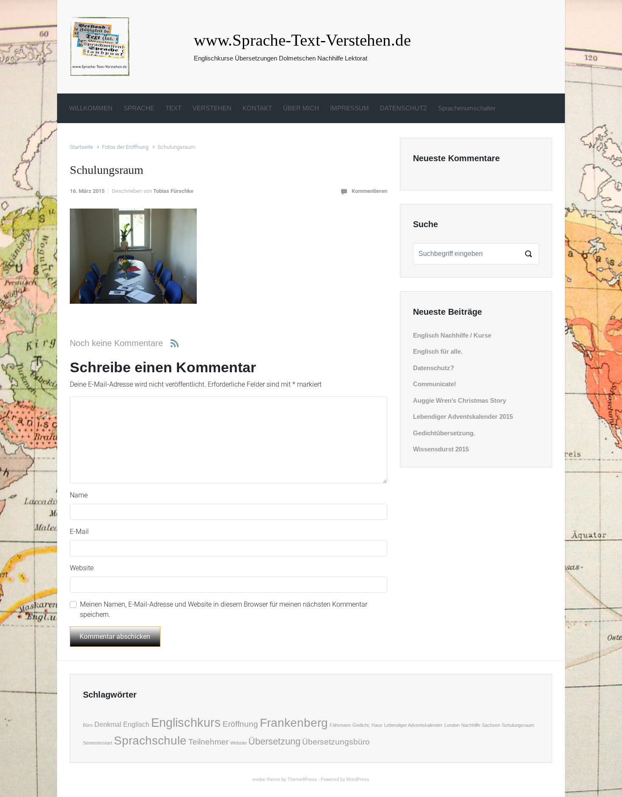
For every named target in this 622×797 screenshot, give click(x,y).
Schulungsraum (518, 725)
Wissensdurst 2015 (441, 449)
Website (82, 568)
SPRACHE (139, 108)
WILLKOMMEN (91, 108)
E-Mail (79, 532)
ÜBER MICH (301, 108)
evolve (259, 779)
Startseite (81, 147)
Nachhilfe (470, 725)
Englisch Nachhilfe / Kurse (452, 335)
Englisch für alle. (437, 351)
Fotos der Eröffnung (125, 147)
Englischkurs (186, 722)
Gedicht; (361, 725)
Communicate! (434, 384)
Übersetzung (274, 741)
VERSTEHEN (212, 108)
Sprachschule (150, 740)
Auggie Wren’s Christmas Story (459, 400)
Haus (377, 725)
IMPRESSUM (349, 108)
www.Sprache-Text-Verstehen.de (302, 40)
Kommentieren (369, 191)
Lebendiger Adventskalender (413, 725)
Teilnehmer (208, 741)
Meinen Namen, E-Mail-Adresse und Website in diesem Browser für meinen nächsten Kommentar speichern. (223, 609)
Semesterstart (97, 742)
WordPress (357, 779)
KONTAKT (257, 108)
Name (79, 495)
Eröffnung (240, 724)
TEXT (173, 108)
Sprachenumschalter (466, 108)
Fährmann (340, 725)
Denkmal (107, 724)
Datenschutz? (433, 367)
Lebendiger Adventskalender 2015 (463, 416)
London (452, 725)
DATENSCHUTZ (403, 108)
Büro (88, 725)
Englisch (136, 724)
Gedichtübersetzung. (444, 433)
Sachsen (491, 725)
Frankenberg (294, 722)
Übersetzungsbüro (336, 741)
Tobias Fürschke (173, 191)
